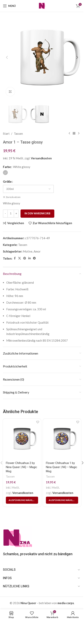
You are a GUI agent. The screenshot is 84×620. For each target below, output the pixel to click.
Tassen (18, 133)
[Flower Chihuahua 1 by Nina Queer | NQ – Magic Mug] (62, 439)
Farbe (7, 167)
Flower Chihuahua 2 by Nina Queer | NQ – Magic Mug (21, 467)
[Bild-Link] (17, 537)
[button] (7, 57)
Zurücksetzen (13, 197)
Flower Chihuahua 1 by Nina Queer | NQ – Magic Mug (61, 467)
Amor (37, 251)
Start (6, 133)
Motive (27, 251)
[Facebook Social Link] (14, 258)
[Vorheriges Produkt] (69, 133)
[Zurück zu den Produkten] (74, 133)
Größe (7, 181)
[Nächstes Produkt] (78, 133)
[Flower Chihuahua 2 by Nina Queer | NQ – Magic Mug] (22, 439)
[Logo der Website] (42, 5)
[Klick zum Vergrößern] (10, 91)
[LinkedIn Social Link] (29, 258)
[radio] (5, 172)
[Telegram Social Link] (34, 258)
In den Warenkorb (37, 213)
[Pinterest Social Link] (24, 258)
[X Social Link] (19, 258)
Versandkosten (41, 158)
